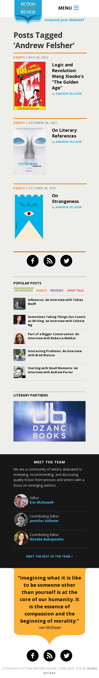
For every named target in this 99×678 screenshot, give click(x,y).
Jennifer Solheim (44, 520)
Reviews (56, 290)
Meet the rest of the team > (49, 556)
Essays (19, 57)
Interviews (24, 290)
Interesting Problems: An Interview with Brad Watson (55, 353)
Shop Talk (75, 290)
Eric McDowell (42, 502)
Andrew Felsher (69, 93)
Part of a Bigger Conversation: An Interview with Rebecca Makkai (53, 336)
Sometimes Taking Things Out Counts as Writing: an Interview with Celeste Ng (57, 321)
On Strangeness (65, 198)
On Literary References (64, 133)
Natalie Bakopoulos (47, 539)
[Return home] (28, 13)
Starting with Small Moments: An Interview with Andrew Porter (53, 370)
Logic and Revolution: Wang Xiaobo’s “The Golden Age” (68, 76)
